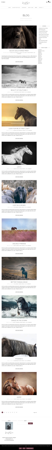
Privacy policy (30, 448)
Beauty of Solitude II (19, 90)
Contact (41, 7)
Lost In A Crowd (19, 205)
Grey (40, 57)
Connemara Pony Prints (19, 360)
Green (41, 56)
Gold (40, 55)
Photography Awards (43, 42)
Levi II (19, 167)
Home (9, 7)
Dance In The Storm (19, 320)
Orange (41, 58)
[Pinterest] (3, 2)
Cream (41, 54)
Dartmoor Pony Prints (43, 32)
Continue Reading (19, 61)
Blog (36, 7)
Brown (41, 53)
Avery (19, 397)
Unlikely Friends (19, 244)
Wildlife (40, 43)
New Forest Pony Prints (19, 245)
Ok (20, 448)
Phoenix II (19, 359)
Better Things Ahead (19, 282)
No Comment (29, 130)
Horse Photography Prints (16, 52)
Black (41, 49)
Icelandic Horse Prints (28, 52)
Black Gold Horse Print (19, 51)
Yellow (41, 63)
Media (40, 39)
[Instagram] (4, 2)
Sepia (41, 62)
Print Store (30, 7)
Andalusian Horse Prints (19, 168)
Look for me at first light (19, 128)
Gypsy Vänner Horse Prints (19, 322)
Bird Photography (42, 29)
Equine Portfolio (16, 7)
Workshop (24, 7)
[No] (50, 447)
